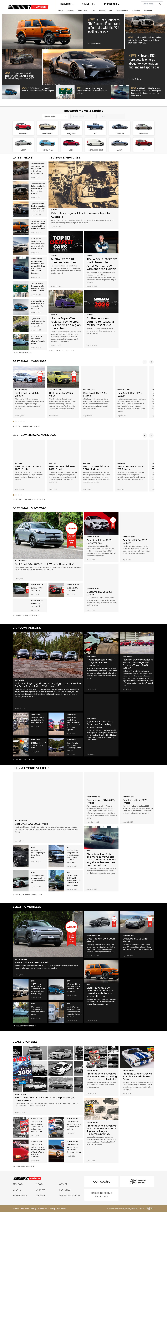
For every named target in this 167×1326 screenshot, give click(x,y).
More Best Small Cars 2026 (25, 426)
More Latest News (21, 353)
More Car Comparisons (24, 760)
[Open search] (160, 4)
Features (64, 1190)
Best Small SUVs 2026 (29, 508)
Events (17, 1190)
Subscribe (136, 11)
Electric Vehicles (27, 906)
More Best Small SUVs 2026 (25, 616)
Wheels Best (82, 11)
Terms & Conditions (21, 1209)
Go (102, 116)
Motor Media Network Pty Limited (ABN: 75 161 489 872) (126, 1209)
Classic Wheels (25, 1041)
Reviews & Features (64, 157)
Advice (63, 1184)
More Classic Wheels (23, 1166)
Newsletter (148, 11)
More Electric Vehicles (24, 1026)
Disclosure (42, 1209)
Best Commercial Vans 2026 (34, 434)
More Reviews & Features (61, 351)
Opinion (41, 1190)
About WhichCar (69, 1195)
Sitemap (52, 1209)
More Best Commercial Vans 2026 (28, 500)
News (60, 11)
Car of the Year (122, 11)
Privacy (33, 1209)
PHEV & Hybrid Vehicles (31, 768)
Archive (41, 1195)
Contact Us (61, 1209)
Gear (93, 11)
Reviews (70, 11)
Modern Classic (105, 11)
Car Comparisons (27, 627)
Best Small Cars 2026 (29, 361)
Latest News (22, 157)
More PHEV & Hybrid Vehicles (26, 895)
